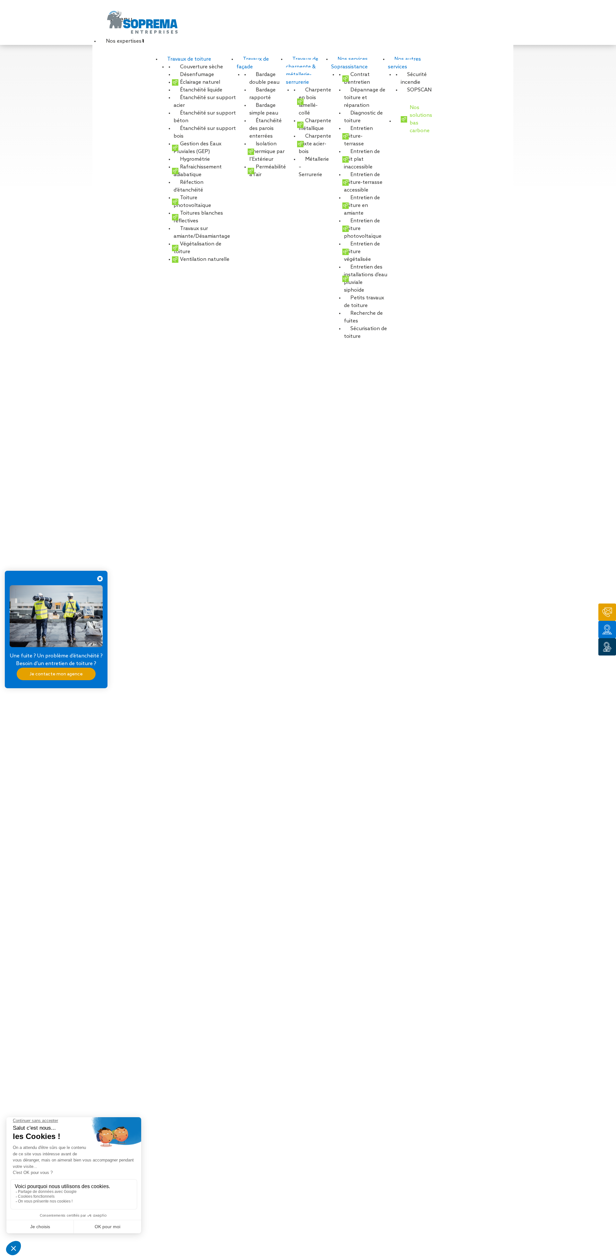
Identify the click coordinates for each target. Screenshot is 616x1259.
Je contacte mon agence (56, 674)
